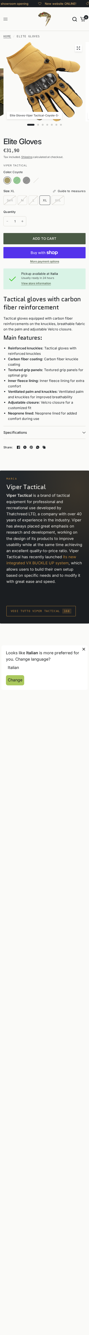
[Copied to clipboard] (44, 447)
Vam (36, 180)
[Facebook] (18, 447)
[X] (25, 447)
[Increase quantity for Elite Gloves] (22, 221)
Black (26, 180)
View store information (36, 283)
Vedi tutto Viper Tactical (40, 611)
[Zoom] (78, 48)
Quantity (9, 212)
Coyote (7, 180)
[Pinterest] (31, 447)
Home (7, 36)
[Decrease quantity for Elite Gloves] (7, 221)
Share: (8, 447)
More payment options (44, 261)
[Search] (75, 19)
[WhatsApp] (37, 447)
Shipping (26, 157)
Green (17, 180)
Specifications (15, 432)
